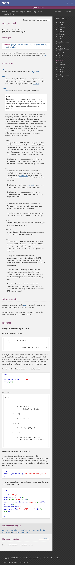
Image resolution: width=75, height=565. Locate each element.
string (43, 45)
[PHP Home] (5, 3)
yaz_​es (58, 43)
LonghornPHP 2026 (37, 8)
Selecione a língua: (29, 20)
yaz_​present (60, 55)
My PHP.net (48, 558)
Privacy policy (24, 563)
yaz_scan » (69, 12)
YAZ (41, 12)
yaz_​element (60, 36)
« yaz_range (57, 12)
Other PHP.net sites (10, 563)
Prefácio (5, 12)
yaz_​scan (59, 62)
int (34, 45)
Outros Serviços (32, 12)
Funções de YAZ (9, 14)
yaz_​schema (60, 67)
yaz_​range (59, 58)
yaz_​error (59, 41)
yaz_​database (60, 34)
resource (24, 45)
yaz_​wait (58, 79)
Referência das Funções (17, 12)
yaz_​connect (60, 32)
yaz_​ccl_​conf (60, 25)
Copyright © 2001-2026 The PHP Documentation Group (22, 558)
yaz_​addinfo (60, 22)
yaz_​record (59, 60)
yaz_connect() (35, 72)
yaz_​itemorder (60, 53)
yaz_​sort (58, 74)
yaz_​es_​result (60, 46)
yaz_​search (59, 69)
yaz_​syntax (59, 76)
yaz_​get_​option (60, 48)
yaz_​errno (59, 39)
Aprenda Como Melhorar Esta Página (15, 530)
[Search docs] (68, 3)
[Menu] (72, 3)
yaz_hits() (36, 84)
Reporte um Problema (20, 532)
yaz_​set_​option (60, 72)
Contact (57, 558)
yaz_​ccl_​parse (60, 27)
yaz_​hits (58, 50)
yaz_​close (59, 29)
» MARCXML (23, 175)
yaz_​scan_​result (61, 65)
